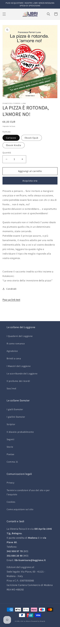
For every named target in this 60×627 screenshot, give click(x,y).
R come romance (16, 343)
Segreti (10, 439)
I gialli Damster (15, 409)
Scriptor (11, 424)
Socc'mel (11, 388)
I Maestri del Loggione (18, 366)
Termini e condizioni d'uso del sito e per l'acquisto (28, 492)
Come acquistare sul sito (20, 509)
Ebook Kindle (13, 145)
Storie (10, 446)
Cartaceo (11, 137)
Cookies (11, 501)
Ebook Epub (31, 137)
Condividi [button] (11, 288)
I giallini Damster (16, 416)
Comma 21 (12, 461)
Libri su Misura (25, 621)
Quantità (6, 152)
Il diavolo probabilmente (20, 431)
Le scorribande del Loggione (22, 373)
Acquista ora (30, 180)
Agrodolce (12, 350)
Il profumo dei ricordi (18, 380)
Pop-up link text (11, 299)
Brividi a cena (14, 358)
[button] (4, 14)
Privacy (10, 482)
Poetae (10, 454)
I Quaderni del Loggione (20, 336)
